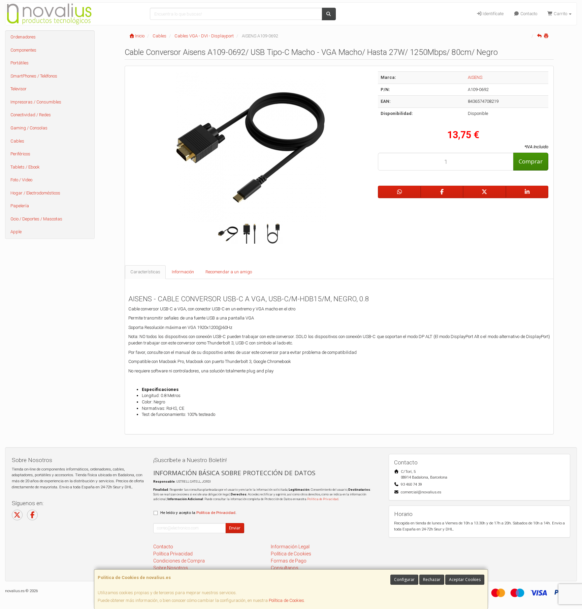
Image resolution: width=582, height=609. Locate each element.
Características (145, 271)
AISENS (475, 77)
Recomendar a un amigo (228, 271)
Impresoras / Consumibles (35, 101)
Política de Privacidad (322, 499)
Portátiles (19, 62)
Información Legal (290, 546)
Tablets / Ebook (25, 167)
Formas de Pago (288, 561)
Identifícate (493, 13)
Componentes (23, 50)
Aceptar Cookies (465, 579)
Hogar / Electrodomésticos (35, 192)
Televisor (18, 88)
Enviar (234, 528)
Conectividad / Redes (30, 114)
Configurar (404, 579)
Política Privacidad (173, 553)
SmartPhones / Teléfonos (33, 76)
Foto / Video (21, 179)
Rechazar (432, 579)
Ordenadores (23, 36)
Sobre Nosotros (170, 568)
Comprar (531, 161)
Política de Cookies (286, 600)
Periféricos (20, 153)
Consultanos (284, 568)
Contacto (528, 13)
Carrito (560, 13)
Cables (17, 141)
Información (183, 271)
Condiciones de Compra (179, 561)
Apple (16, 231)
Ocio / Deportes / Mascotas (36, 218)
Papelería (19, 205)
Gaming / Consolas (28, 127)
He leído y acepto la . (198, 512)
